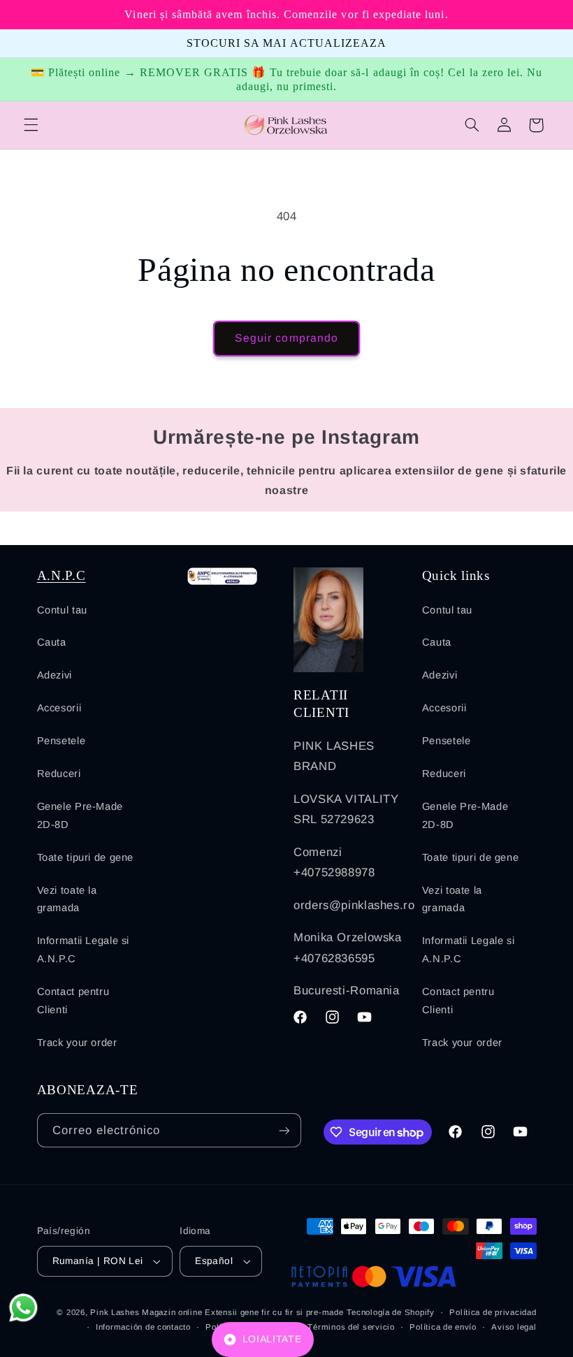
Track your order (77, 1042)
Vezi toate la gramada (67, 899)
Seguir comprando (286, 338)
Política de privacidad (492, 1312)
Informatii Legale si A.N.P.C (83, 949)
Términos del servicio (350, 1327)
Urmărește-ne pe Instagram (286, 437)
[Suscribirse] (284, 1130)
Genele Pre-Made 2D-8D (80, 815)
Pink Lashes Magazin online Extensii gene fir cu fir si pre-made (216, 1312)
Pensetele (61, 740)
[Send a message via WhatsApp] (23, 1307)
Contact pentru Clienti (73, 1000)
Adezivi (54, 675)
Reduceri (59, 773)
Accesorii (59, 707)
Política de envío (443, 1327)
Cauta (51, 642)
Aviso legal (513, 1327)
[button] (31, 125)
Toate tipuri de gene (85, 857)
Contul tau (62, 610)
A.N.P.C (61, 575)
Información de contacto (143, 1327)
